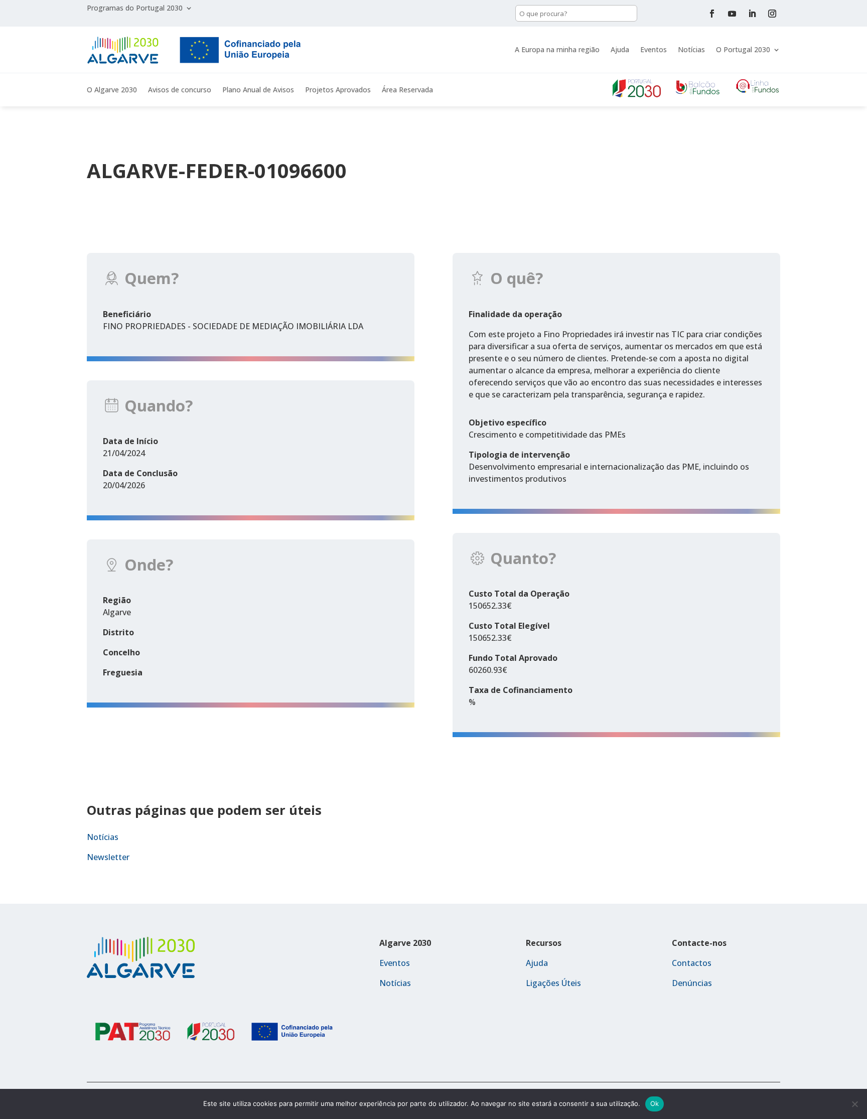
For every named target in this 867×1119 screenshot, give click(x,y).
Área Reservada (407, 90)
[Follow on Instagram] (772, 14)
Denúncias (692, 983)
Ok (654, 1103)
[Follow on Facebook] (712, 14)
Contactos (691, 962)
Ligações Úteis (553, 983)
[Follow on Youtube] (732, 14)
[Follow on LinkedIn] (752, 14)
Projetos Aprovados (338, 90)
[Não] (854, 1104)
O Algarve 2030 (112, 90)
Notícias (691, 49)
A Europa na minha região (557, 49)
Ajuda (620, 49)
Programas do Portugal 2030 (135, 9)
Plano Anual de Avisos (258, 90)
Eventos (653, 49)
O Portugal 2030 (743, 49)
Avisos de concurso (179, 90)
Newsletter (108, 857)
